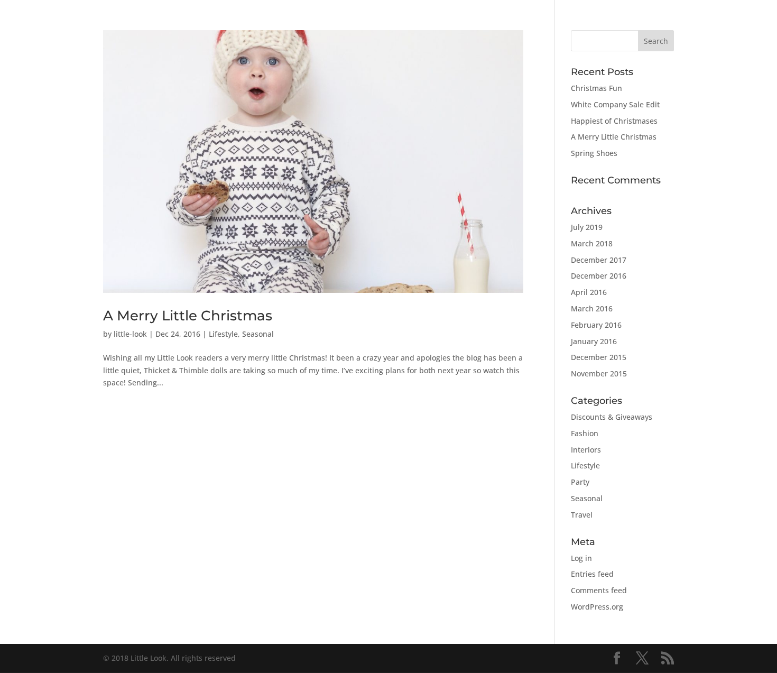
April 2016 (589, 292)
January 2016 (594, 341)
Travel (582, 515)
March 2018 (592, 243)
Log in (581, 558)
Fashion (584, 433)
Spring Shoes (594, 153)
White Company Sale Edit (615, 104)
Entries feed (592, 574)
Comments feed (599, 590)
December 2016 (598, 276)
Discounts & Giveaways (611, 417)
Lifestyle (223, 334)
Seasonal (258, 334)
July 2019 (587, 227)
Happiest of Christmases (614, 121)
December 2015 (598, 357)
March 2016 (592, 308)
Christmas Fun (596, 88)
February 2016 (596, 325)
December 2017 (598, 260)
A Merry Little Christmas (187, 315)
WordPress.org (597, 607)
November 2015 (599, 373)
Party (580, 482)
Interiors (586, 450)
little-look (130, 334)
